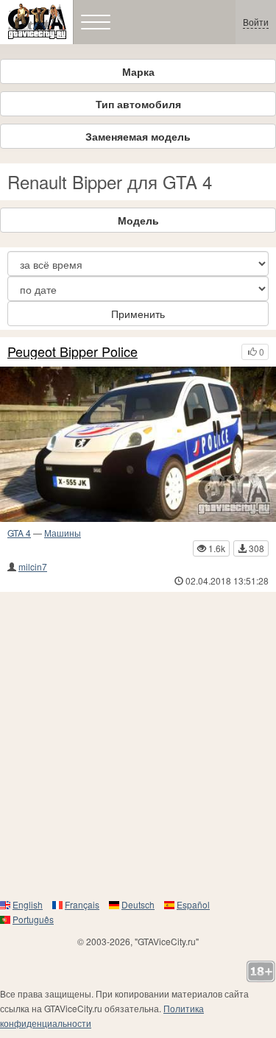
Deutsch (138, 904)
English (28, 904)
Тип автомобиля (138, 103)
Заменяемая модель (138, 136)
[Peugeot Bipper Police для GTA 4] (138, 444)
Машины (62, 532)
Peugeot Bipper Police (72, 352)
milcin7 (32, 566)
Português (33, 919)
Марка (138, 71)
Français (82, 904)
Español (193, 904)
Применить (138, 313)
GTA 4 (19, 532)
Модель (138, 220)
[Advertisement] (138, 745)
